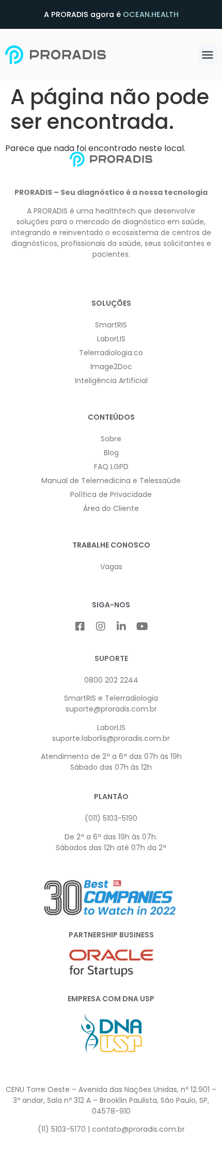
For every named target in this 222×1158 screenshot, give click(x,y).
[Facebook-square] (80, 626)
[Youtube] (142, 626)
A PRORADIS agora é (111, 14)
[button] (207, 54)
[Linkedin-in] (121, 626)
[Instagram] (101, 626)
